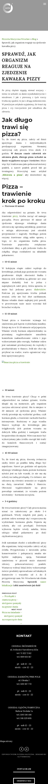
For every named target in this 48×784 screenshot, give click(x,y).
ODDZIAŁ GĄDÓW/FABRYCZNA (24, 707)
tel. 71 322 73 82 (24, 653)
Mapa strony (6, 741)
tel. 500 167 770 (24, 684)
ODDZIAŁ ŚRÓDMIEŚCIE (24, 646)
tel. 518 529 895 (24, 718)
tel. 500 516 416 (24, 714)
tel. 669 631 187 (24, 656)
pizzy (15, 216)
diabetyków (40, 289)
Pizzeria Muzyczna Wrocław (16, 39)
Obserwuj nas (24, 781)
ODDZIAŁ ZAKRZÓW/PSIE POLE (24, 676)
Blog (34, 39)
